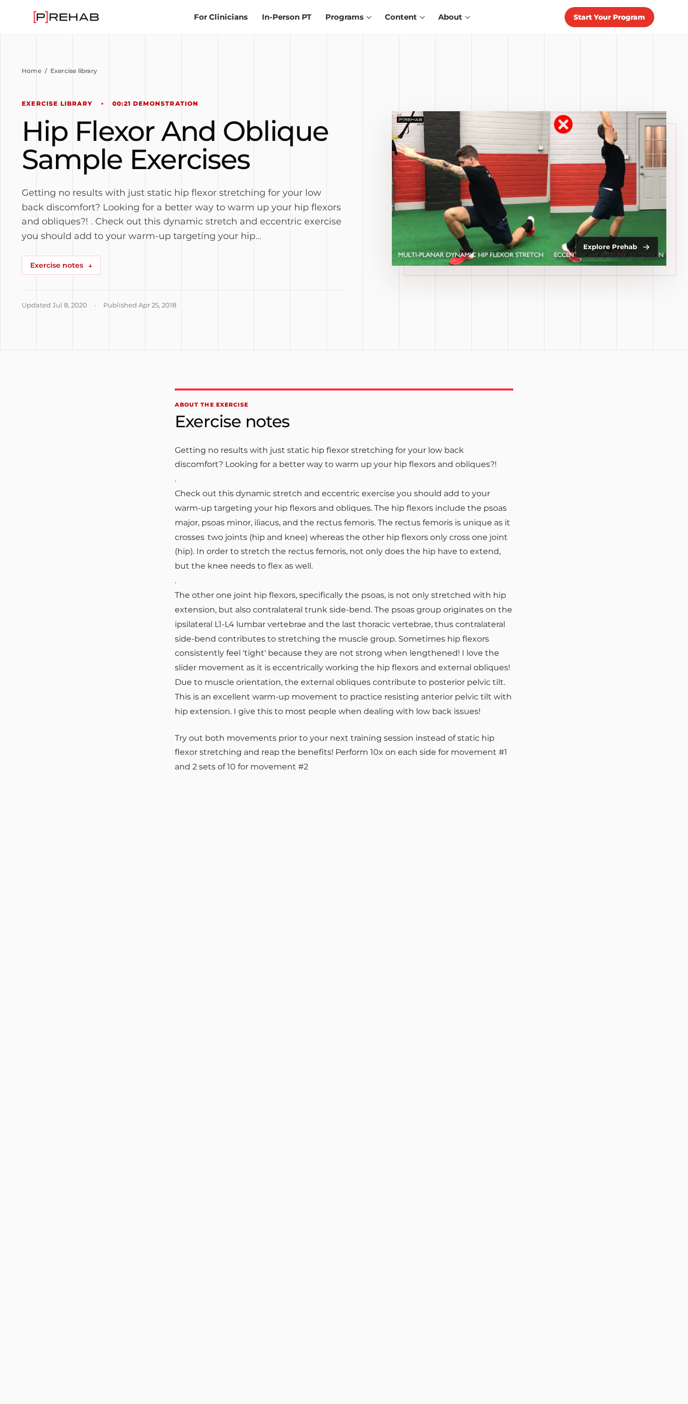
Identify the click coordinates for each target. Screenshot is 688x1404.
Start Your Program (609, 17)
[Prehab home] (66, 17)
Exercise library (73, 70)
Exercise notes (61, 265)
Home (31, 70)
